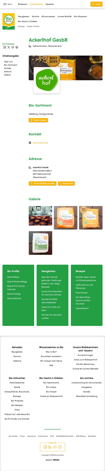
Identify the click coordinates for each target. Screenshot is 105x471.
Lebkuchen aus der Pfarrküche (84, 286)
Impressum (31, 436)
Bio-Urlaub (51, 387)
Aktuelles (17, 347)
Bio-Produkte (17, 400)
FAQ (51, 365)
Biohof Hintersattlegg (17, 281)
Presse (22, 436)
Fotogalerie (87, 387)
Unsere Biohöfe (65, 16)
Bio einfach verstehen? (51, 356)
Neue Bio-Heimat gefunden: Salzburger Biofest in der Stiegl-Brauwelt (52, 282)
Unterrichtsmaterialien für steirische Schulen (52, 293)
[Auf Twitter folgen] (50, 446)
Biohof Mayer (13, 277)
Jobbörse (17, 361)
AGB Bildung (81, 436)
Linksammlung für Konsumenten (87, 382)
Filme (17, 409)
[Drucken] (17, 47)
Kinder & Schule (33, 26)
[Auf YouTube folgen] (54, 446)
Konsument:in (36, 4)
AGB (52, 436)
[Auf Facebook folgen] (45, 446)
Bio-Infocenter (17, 378)
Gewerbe (49, 4)
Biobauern (22, 4)
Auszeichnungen (85, 355)
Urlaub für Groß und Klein (51, 309)
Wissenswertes (48, 16)
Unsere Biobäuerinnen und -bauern (85, 349)
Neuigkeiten (23, 16)
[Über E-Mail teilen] (13, 47)
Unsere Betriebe (85, 368)
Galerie (7, 74)
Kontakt (7, 68)
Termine (35, 16)
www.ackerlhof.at (40, 142)
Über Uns (8, 61)
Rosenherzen (82, 292)
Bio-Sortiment (10, 65)
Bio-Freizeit (51, 391)
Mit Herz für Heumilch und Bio (52, 316)
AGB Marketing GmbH (64, 436)
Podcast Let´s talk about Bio (17, 414)
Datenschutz (43, 436)
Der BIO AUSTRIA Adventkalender (49, 301)
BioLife (17, 387)
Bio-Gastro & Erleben (27, 21)
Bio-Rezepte (17, 405)
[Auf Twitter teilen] (9, 47)
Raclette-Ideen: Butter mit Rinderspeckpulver (86, 279)
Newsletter (92, 436)
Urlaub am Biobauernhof (51, 396)
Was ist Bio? (51, 351)
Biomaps (21, 26)
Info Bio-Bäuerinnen (85, 364)
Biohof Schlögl (14, 294)
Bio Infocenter (80, 16)
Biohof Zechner (14, 298)
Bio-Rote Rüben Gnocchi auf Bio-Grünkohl (83, 300)
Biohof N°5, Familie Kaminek (16, 288)
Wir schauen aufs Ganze (51, 361)
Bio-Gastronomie (51, 382)
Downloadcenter (17, 382)
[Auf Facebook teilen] (4, 47)
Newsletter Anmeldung (86, 396)
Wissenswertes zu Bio (51, 347)
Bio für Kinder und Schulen (17, 418)
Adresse (7, 71)
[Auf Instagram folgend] (59, 446)
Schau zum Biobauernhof (85, 359)
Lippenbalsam (82, 308)
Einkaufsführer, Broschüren (17, 391)
